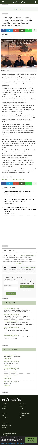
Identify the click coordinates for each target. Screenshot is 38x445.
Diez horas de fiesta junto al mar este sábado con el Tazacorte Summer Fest (18, 337)
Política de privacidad (10, 443)
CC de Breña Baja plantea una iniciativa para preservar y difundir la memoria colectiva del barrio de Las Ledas (20, 209)
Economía (5, 408)
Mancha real (7, 383)
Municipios (19, 9)
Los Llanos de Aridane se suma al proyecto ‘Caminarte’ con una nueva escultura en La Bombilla (18, 323)
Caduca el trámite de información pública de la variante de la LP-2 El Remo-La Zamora (17, 310)
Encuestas (23, 418)
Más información (20, 443)
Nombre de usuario (10, 279)
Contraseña (8, 286)
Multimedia (5, 423)
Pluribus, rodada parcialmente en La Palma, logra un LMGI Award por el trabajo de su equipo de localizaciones (18, 330)
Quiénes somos (6, 425)
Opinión (4, 413)
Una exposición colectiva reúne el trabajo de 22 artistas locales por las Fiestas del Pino (17, 317)
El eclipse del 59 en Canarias (12, 370)
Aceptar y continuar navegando (31, 440)
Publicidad (5, 427)
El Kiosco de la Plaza (25, 413)
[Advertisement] (19, 230)
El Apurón (5, 34)
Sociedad (22, 404)
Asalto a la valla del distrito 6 (12, 363)
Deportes (22, 406)
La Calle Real (5, 418)
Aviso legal (5, 435)
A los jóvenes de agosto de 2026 (13, 356)
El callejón (7, 358)
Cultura (22, 408)
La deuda (6, 376)
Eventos (22, 415)
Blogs (3, 415)
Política (4, 406)
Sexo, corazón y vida (10, 371)
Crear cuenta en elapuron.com (27, 287)
